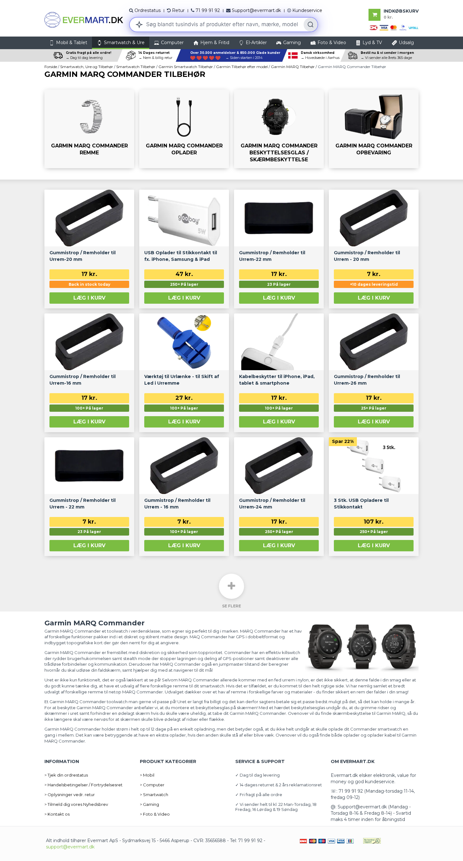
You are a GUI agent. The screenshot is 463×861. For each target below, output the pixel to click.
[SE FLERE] (231, 586)
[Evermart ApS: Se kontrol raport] (372, 840)
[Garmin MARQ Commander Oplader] (184, 128)
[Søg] (310, 25)
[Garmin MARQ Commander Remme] (89, 128)
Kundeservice (307, 10)
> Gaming (149, 804)
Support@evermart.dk (256, 10)
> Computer (152, 784)
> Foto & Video (155, 814)
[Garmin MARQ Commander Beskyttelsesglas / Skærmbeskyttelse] (279, 128)
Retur (178, 10)
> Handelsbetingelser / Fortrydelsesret (83, 784)
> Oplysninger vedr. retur (69, 794)
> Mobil (147, 775)
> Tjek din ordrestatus (66, 775)
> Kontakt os (57, 814)
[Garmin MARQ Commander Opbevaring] (374, 128)
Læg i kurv (89, 298)
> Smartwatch (154, 794)
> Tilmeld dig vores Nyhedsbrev (76, 804)
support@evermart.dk (70, 847)
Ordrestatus (147, 10)
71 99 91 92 (208, 10)
